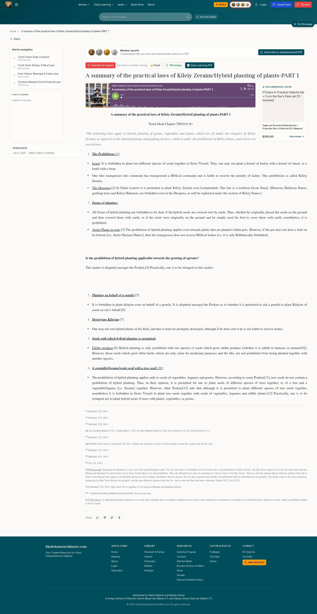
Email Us (250, 552)
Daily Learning (102, 4)
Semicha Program (186, 552)
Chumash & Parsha (154, 552)
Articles (83, 4)
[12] (185, 388)
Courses (181, 556)
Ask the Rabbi (184, 561)
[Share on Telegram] (105, 518)
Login (114, 565)
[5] (137, 295)
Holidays (149, 570)
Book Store (137, 4)
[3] (123, 229)
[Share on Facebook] (119, 518)
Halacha (115, 556)
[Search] (188, 17)
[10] (160, 368)
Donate (181, 575)
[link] (65, 31)
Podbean (215, 552)
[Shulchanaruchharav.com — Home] (8, 4)
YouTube (214, 556)
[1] (117, 154)
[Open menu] (16, 4)
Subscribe (116, 570)
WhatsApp (176, 65)
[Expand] (14, 58)
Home (13, 31)
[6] (123, 309)
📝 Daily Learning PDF (199, 65)
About (151, 4)
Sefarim (148, 565)
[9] (303, 348)
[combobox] (145, 17)
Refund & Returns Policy (190, 579)
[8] (116, 348)
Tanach (148, 556)
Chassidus (149, 561)
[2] (113, 187)
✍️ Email (155, 65)
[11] (267, 377)
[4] (147, 267)
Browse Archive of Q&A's (190, 565)
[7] (122, 319)
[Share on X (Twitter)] (112, 518)
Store (180, 570)
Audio (121, 4)
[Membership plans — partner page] (240, 5)
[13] (269, 393)
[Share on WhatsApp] (97, 518)
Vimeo (213, 561)
